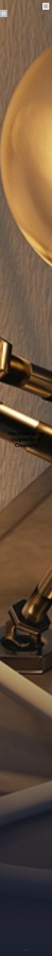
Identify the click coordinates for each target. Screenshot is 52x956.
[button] (3, 13)
